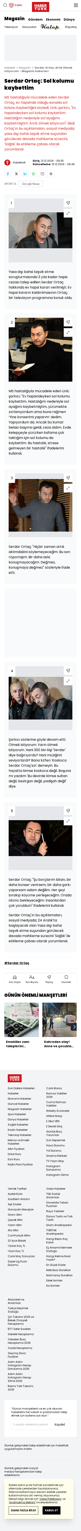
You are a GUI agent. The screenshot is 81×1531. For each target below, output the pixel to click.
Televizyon (11, 27)
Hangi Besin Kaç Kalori (57, 1240)
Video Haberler (55, 1189)
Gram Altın (15, 1214)
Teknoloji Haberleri (19, 1135)
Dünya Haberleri (18, 1119)
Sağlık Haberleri (18, 1124)
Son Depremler (55, 1140)
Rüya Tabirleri (55, 1211)
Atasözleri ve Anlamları (16, 1301)
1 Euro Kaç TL (16, 1251)
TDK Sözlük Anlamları (53, 1195)
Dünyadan (29, 27)
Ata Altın (13, 1230)
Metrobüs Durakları (58, 1270)
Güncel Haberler (18, 1104)
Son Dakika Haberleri (21, 1088)
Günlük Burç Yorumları (54, 1133)
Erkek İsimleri (54, 1280)
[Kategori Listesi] (76, 5)
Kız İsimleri (53, 1285)
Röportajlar (72, 27)
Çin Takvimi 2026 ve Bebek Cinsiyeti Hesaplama (21, 1320)
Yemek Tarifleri (17, 1189)
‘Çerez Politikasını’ (50, 1499)
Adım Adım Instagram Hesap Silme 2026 (19, 1377)
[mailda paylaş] (42, 173)
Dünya (69, 19)
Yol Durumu (53, 1150)
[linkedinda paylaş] (25, 173)
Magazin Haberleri (20, 1109)
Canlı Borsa (54, 1088)
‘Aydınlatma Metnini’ (22, 1502)
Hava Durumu (55, 1145)
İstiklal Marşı (54, 1116)
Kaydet (60, 1424)
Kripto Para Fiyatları (20, 1164)
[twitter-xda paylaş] (16, 173)
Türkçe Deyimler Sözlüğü (18, 1309)
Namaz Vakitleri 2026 (56, 1095)
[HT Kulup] (51, 27)
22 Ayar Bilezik (17, 1240)
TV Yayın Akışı (55, 1161)
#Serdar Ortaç (16, 963)
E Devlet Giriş (54, 1126)
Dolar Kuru (14, 1154)
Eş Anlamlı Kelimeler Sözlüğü (59, 1249)
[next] (74, 1027)
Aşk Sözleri (14, 1204)
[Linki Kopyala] (51, 173)
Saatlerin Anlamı (19, 1199)
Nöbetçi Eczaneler (57, 1111)
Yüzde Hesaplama (20, 1348)
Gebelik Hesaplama (21, 1334)
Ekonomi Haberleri (19, 1098)
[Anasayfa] (15, 1078)
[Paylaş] (68, 202)
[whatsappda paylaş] (33, 173)
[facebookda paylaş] (7, 173)
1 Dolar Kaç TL (16, 1246)
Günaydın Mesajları (21, 1209)
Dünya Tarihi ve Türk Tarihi (59, 1218)
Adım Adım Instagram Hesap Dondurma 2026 (19, 1365)
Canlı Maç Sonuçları (21, 1256)
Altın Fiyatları (16, 1149)
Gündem (35, 19)
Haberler (9, 67)
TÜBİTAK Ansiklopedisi (55, 1232)
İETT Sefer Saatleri (19, 1329)
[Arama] (5, 5)
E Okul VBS (53, 1121)
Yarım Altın (15, 1225)
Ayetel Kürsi (15, 1194)
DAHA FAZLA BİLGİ (23, 1510)
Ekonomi (53, 19)
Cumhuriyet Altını (19, 1235)
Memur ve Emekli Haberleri (18, 1141)
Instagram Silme (57, 1175)
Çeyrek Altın (15, 1220)
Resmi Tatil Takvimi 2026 (20, 1387)
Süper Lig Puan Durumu (17, 1263)
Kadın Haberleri (18, 1130)
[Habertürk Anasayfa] (40, 6)
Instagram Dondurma (53, 1167)
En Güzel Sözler (56, 1265)
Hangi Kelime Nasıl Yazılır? (58, 1258)
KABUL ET (51, 1510)
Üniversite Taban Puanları (57, 1204)
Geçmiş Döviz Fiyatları (17, 1354)
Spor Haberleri (17, 1114)
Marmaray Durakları (59, 1275)
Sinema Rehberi (56, 1156)
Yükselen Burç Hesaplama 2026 (19, 1341)
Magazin (14, 19)
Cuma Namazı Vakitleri (56, 1103)
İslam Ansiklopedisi (59, 1225)
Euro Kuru (14, 1159)
